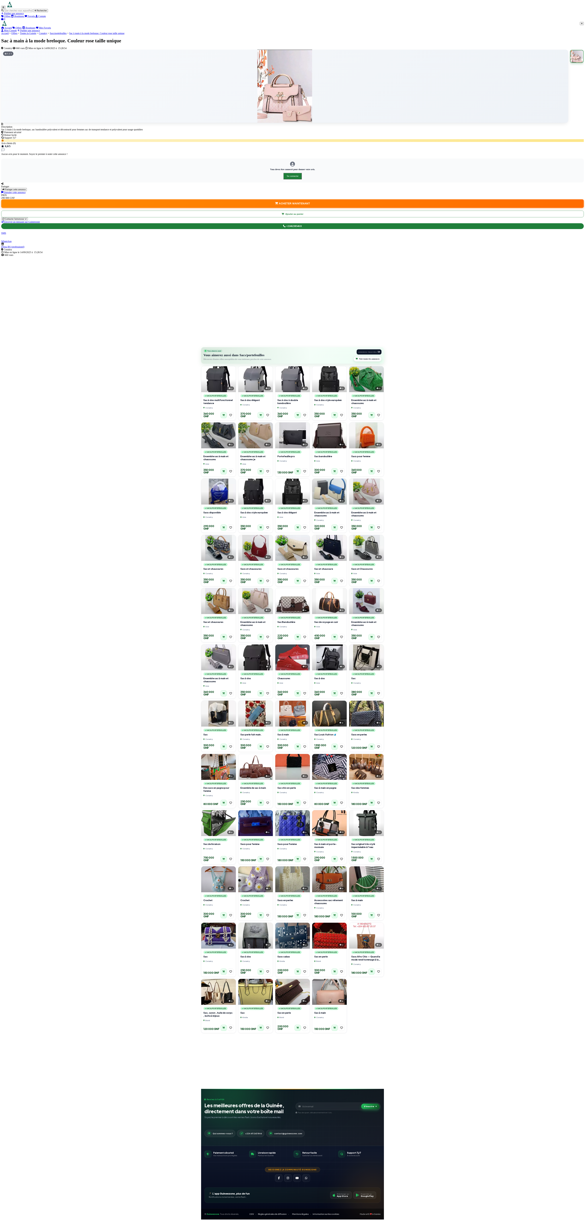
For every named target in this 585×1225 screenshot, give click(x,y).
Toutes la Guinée (28, 33)
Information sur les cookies (326, 1214)
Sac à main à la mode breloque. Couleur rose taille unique (96, 33)
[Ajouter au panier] (224, 415)
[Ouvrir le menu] (3, 7)
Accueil (8, 27)
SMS (3, 233)
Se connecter (292, 176)
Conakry (43, 33)
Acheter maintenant (294, 203)
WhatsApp (6, 241)
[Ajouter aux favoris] (231, 415)
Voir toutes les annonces (369, 359)
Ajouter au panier (294, 214)
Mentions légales (300, 1214)
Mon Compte (10, 30)
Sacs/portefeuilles (58, 33)
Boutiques (30, 27)
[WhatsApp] (306, 1178)
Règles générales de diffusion (272, 1214)
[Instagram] (288, 1178)
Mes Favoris (44, 27)
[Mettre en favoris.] (230, 415)
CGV (251, 1214)
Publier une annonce (30, 30)
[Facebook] (279, 1178)
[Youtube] (297, 1178)
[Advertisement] (92, 277)
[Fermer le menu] (582, 23)
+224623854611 (293, 226)
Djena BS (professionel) (12, 246)
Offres (18, 27)
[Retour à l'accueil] (9, 7)
